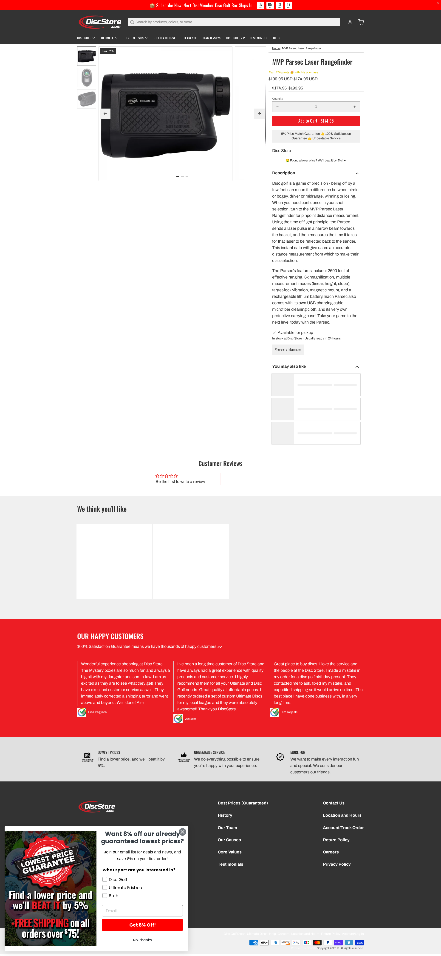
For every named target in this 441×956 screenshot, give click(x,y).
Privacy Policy (337, 864)
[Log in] (348, 22)
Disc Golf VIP (235, 37)
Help (272, 934)
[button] (316, 121)
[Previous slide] (105, 114)
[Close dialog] (182, 832)
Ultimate (107, 37)
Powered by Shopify (303, 948)
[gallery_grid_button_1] (182, 176)
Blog (276, 37)
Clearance (189, 37)
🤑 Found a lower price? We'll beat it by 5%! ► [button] (316, 160)
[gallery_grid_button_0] (177, 176)
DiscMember (259, 37)
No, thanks (142, 940)
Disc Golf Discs (234, 934)
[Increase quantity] (355, 107)
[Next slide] (259, 114)
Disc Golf (84, 37)
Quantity (277, 98)
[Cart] (359, 22)
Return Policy (336, 840)
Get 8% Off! (142, 925)
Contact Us (334, 803)
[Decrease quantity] (277, 107)
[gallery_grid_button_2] (187, 176)
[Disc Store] (99, 22)
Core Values (230, 852)
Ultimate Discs (257, 934)
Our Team (227, 827)
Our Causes (229, 840)
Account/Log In (353, 934)
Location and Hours (342, 815)
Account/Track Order (343, 827)
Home (276, 48)
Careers (331, 852)
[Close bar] (438, 3)
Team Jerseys (211, 37)
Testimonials (230, 864)
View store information (288, 349)
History (225, 815)
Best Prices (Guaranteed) (243, 803)
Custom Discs (134, 37)
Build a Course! (165, 37)
